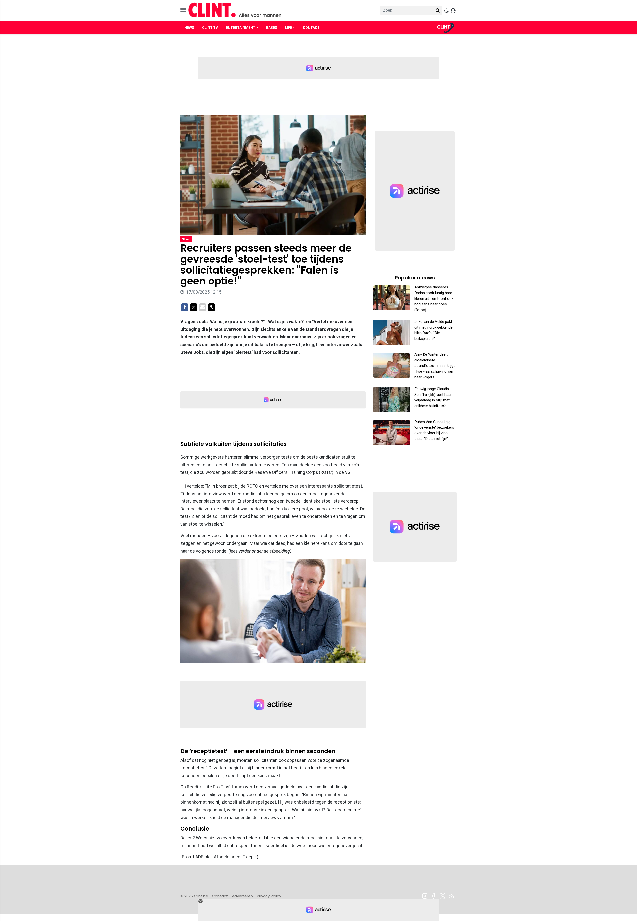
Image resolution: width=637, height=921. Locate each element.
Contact (311, 28)
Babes (271, 28)
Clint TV (210, 28)
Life (288, 28)
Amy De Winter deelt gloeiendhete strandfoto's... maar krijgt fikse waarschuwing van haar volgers (434, 365)
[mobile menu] (183, 10)
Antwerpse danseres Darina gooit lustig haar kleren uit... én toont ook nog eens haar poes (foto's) (433, 298)
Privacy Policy (269, 896)
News (189, 28)
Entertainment (240, 28)
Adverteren (242, 896)
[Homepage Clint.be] (274, 10)
